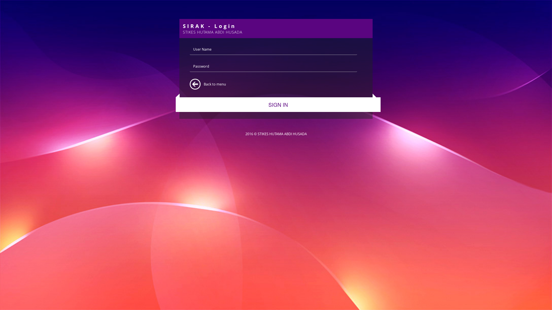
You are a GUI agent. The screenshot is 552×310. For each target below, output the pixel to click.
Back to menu (215, 84)
